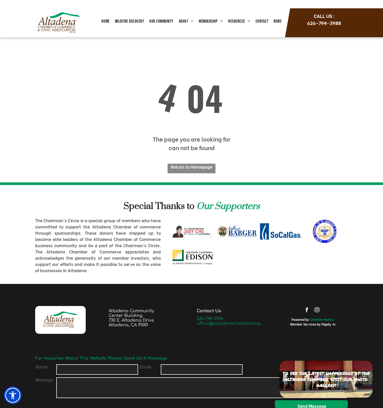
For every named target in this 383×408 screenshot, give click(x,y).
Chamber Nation (322, 319)
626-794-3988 (210, 318)
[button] (12, 395)
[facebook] (306, 310)
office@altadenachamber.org (229, 323)
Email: (146, 366)
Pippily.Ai (328, 324)
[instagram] (316, 310)
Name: (41, 366)
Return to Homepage (191, 167)
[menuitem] (105, 21)
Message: (44, 379)
